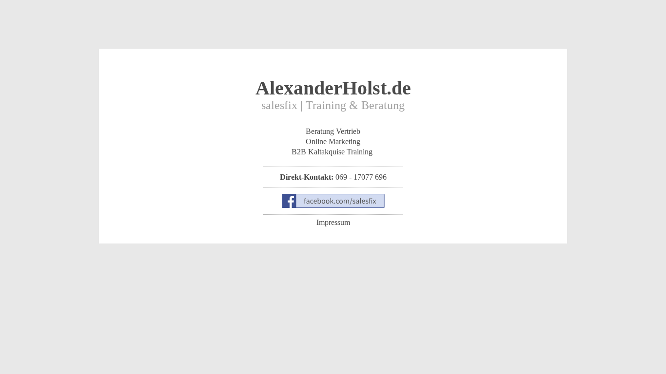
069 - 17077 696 (361, 177)
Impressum (333, 222)
